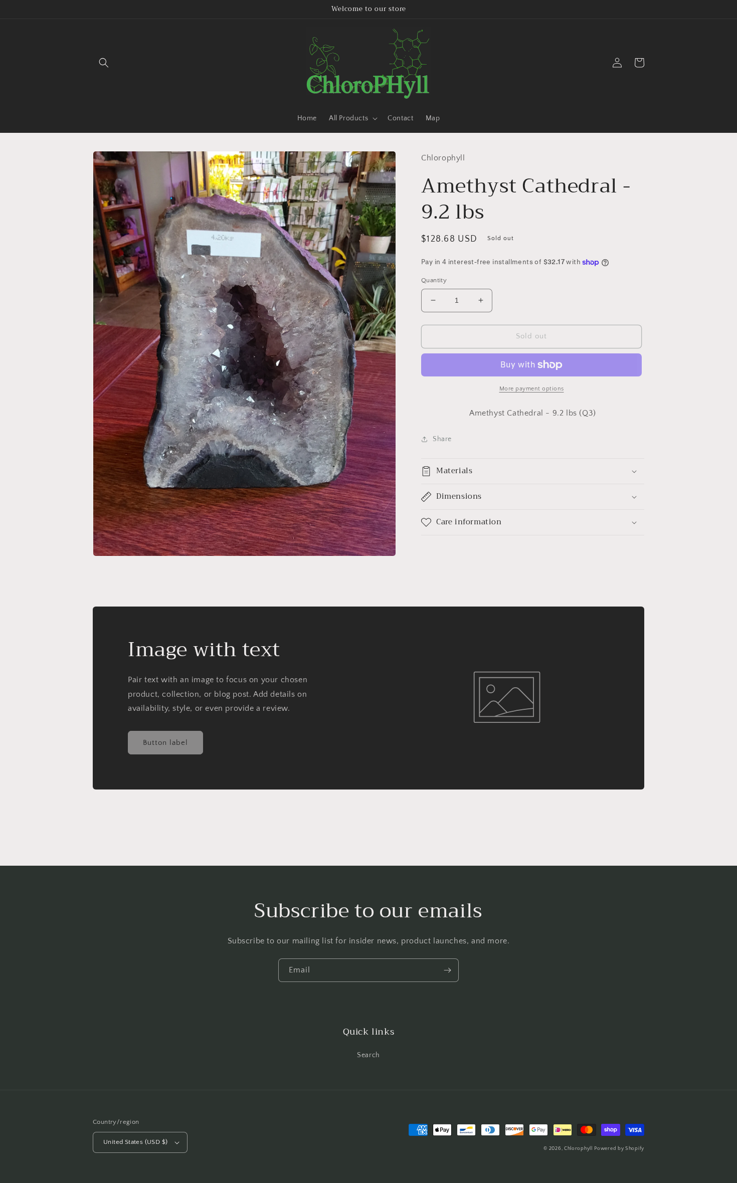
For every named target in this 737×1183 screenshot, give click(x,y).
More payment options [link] (531, 388)
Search (368, 1055)
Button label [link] (165, 742)
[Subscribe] (447, 970)
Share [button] (442, 439)
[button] (104, 63)
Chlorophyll (578, 1148)
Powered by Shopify (619, 1148)
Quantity (434, 280)
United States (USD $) (135, 1141)
